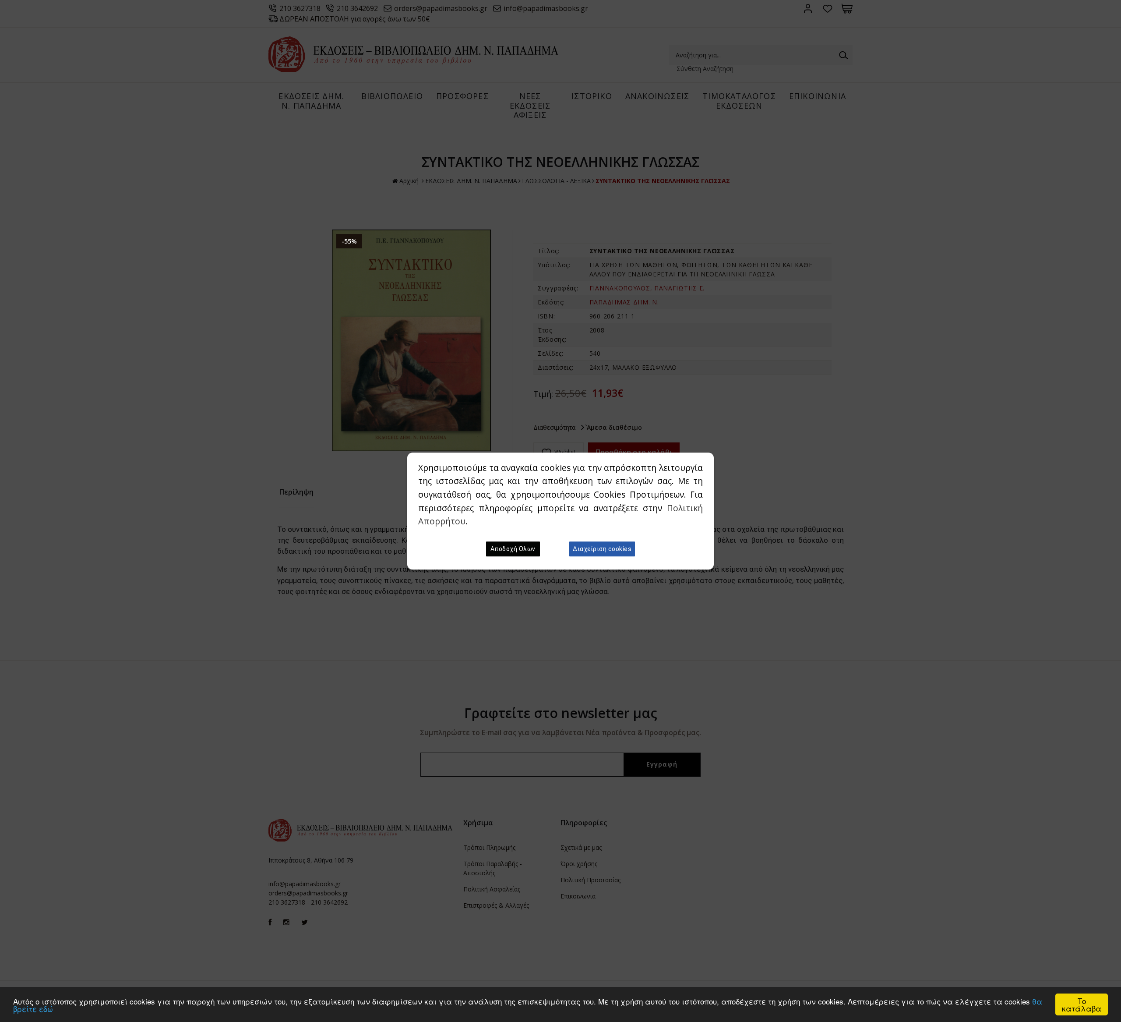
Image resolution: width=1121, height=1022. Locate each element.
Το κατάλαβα (1081, 1004)
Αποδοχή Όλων (513, 548)
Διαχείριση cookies (602, 548)
